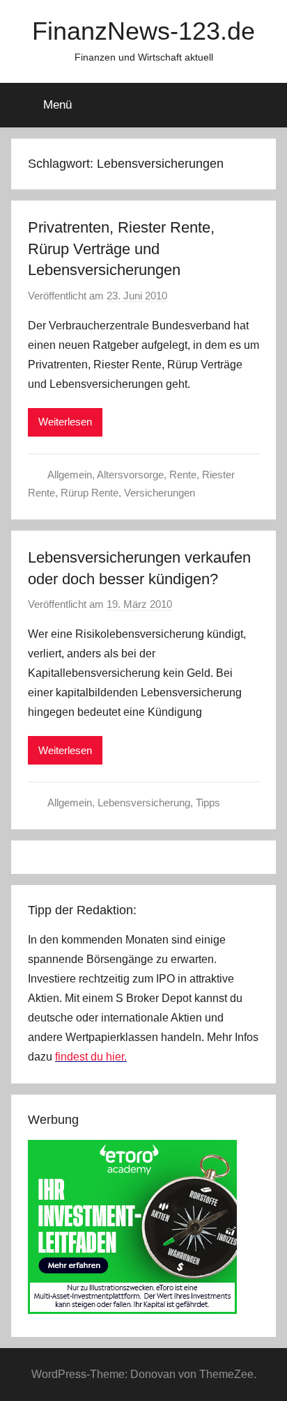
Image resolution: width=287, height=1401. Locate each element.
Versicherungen (159, 493)
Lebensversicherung (144, 802)
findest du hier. (91, 1057)
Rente (182, 474)
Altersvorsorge (130, 474)
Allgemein (69, 474)
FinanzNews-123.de (143, 31)
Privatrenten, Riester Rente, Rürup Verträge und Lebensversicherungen (121, 249)
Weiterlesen (65, 422)
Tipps (208, 802)
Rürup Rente (89, 493)
